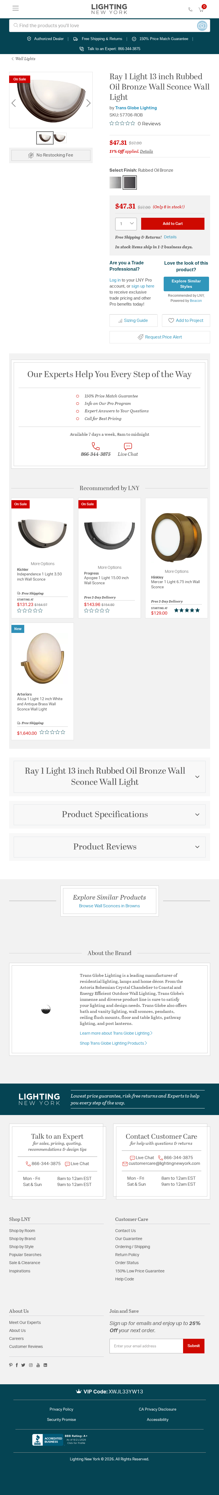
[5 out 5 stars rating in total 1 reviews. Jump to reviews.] (188, 610)
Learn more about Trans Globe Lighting (115, 1033)
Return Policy (127, 1255)
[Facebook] (17, 1365)
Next (88, 103)
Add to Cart (173, 224)
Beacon (196, 301)
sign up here (142, 286)
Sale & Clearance (24, 1263)
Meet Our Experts (25, 1323)
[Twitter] (23, 1365)
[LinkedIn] (45, 1365)
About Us (17, 1331)
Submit (194, 1346)
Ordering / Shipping (132, 1247)
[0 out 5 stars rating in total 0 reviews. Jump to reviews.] (31, 610)
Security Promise (61, 1420)
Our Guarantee (128, 1239)
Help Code (124, 1279)
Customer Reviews (26, 1347)
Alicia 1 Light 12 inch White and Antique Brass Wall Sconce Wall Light (39, 704)
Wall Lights (25, 59)
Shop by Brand (22, 1239)
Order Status (127, 1263)
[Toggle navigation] (15, 9)
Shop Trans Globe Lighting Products (112, 1043)
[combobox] (109, 25)
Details (146, 151)
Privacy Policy (61, 1409)
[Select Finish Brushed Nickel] (115, 183)
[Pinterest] (11, 1365)
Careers (16, 1339)
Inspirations (19, 1271)
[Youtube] (38, 1365)
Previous (13, 103)
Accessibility (158, 1420)
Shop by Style (21, 1247)
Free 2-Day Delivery (100, 597)
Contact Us (125, 1231)
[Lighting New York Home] (109, 9)
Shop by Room (22, 1231)
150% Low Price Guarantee (140, 1271)
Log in (115, 280)
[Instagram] (31, 1365)
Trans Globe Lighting (136, 108)
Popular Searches (25, 1255)
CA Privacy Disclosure (157, 1409)
